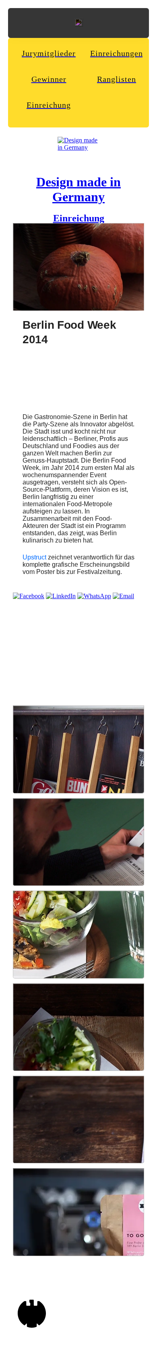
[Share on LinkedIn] (61, 596)
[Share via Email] (123, 596)
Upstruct (34, 557)
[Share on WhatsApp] (94, 596)
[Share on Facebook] (28, 596)
